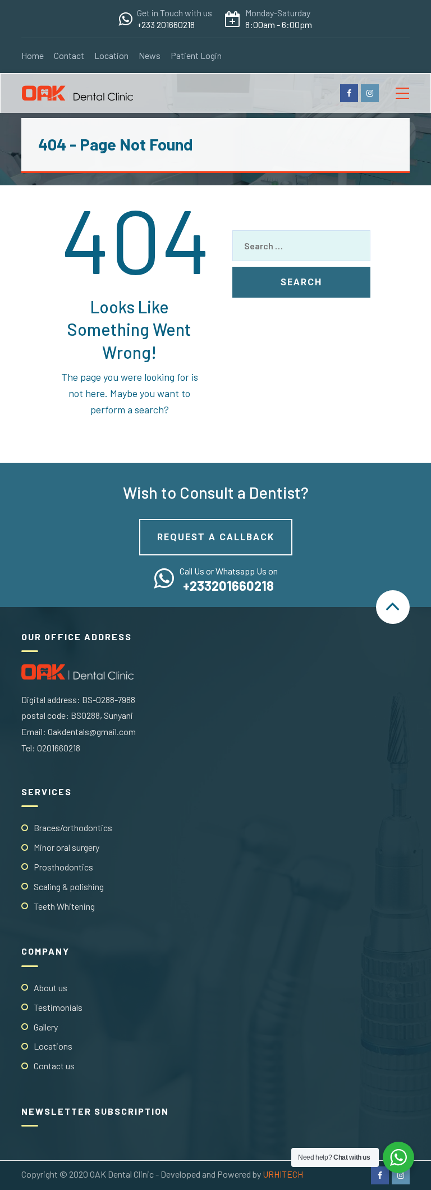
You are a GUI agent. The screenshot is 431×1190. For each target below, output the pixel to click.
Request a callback (215, 537)
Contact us (54, 1065)
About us (50, 987)
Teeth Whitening (64, 906)
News (150, 55)
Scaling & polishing (69, 886)
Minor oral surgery (66, 847)
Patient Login (196, 55)
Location (111, 55)
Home (32, 55)
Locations (53, 1046)
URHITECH (283, 1174)
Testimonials (58, 1007)
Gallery (46, 1027)
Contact (69, 55)
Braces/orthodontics (73, 827)
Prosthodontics (63, 866)
